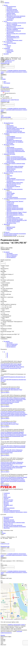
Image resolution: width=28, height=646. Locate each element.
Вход (5, 81)
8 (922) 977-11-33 (10, 60)
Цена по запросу (5, 392)
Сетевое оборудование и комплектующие (13, 12)
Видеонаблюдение (11, 6)
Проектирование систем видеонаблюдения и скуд (13, 37)
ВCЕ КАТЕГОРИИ (6, 117)
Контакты (6, 53)
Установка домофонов (12, 29)
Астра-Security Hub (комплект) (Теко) (12, 389)
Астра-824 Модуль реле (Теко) (11, 424)
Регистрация (7, 83)
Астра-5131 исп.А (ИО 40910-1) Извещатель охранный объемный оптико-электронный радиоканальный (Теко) (13, 468)
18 (7, 353)
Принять (3, 635)
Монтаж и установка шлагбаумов (15, 28)
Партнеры (6, 503)
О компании (7, 48)
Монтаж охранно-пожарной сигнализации (14, 31)
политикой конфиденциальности (11, 632)
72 (4, 351)
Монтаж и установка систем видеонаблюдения (14, 26)
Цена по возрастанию (12, 254)
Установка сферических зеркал (14, 40)
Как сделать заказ (8, 41)
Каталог (6, 5)
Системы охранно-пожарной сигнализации (15, 526)
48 (7, 356)
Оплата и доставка (11, 43)
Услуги (5, 21)
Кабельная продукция (12, 10)
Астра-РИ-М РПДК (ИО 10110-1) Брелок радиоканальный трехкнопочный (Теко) (12, 367)
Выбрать (7, 2)
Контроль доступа (11, 14)
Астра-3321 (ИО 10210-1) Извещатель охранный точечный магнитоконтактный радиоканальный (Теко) (11, 451)
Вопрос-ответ (10, 51)
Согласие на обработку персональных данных (15, 512)
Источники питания (12, 9)
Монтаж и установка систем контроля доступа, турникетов (16, 23)
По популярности (11, 257)
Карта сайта (7, 509)
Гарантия (9, 52)
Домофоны (9, 7)
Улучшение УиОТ (8, 505)
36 (7, 354)
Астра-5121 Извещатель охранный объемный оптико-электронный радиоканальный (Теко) (13, 435)
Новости (6, 44)
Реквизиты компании (9, 508)
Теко (2, 366)
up (1, 582)
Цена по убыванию (11, 256)
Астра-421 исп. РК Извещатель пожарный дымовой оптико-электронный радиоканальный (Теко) (13, 481)
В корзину (3, 371)
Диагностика (10, 39)
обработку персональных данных (16, 624)
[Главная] (6, 232)
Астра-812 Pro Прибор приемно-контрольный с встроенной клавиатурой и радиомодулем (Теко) (14, 415)
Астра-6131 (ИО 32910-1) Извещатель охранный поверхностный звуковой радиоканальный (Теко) (11, 402)
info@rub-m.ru (8, 61)
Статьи (8, 47)
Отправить (3, 74)
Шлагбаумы (10, 20)
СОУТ (5, 506)
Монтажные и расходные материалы (16, 16)
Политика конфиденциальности (12, 510)
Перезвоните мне (5, 63)
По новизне (7, 252)
